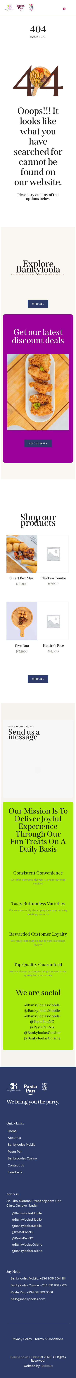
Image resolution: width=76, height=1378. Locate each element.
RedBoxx (47, 1366)
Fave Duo (22, 646)
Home (34, 37)
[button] (57, 7)
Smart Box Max (22, 578)
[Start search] (70, 8)
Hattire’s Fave (53, 645)
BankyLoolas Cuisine (24, 1357)
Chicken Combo (53, 578)
